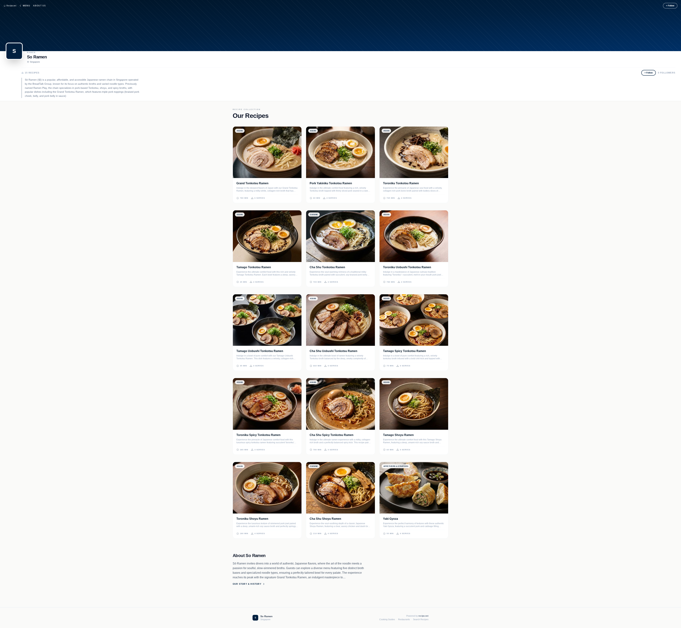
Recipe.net (11, 5)
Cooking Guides (387, 619)
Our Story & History (247, 584)
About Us (39, 5)
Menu (26, 5)
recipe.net (423, 616)
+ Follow (670, 5)
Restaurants (404, 619)
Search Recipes (420, 619)
